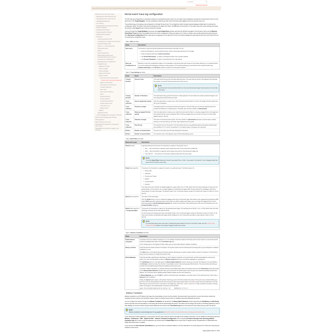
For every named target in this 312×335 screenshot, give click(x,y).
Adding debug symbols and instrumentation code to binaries (107, 56)
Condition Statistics (105, 87)
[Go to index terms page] (187, 2)
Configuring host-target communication (109, 41)
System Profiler (140, 8)
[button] (94, 14)
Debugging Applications (103, 21)
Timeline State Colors (106, 103)
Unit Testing (99, 23)
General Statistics (105, 96)
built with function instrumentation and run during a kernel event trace (184, 312)
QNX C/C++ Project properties (106, 46)
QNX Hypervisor (99, 119)
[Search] (206, 1)
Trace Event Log (105, 106)
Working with (106, 16)
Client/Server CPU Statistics (108, 85)
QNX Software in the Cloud (103, 122)
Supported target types (104, 44)
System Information (104, 73)
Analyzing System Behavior (104, 32)
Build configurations (103, 53)
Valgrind (101, 110)
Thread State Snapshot (106, 101)
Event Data (103, 89)
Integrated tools (129, 8)
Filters (102, 94)
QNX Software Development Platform (106, 117)
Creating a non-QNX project (106, 59)
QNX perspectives (103, 48)
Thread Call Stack (105, 99)
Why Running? (104, 108)
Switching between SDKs (105, 39)
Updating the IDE (102, 113)
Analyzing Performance (103, 30)
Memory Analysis (104, 71)
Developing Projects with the (106, 19)
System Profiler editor (106, 82)
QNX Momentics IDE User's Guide (106, 8)
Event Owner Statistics (106, 92)
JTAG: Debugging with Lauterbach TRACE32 (109, 115)
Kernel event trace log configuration (175, 8)
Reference (120, 8)
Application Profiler (104, 66)
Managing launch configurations (107, 62)
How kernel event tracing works (155, 8)
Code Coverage (103, 68)
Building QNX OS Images (103, 34)
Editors (100, 51)
